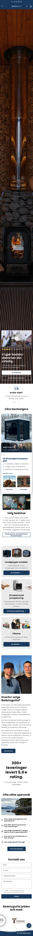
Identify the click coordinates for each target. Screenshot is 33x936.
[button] (9, 483)
